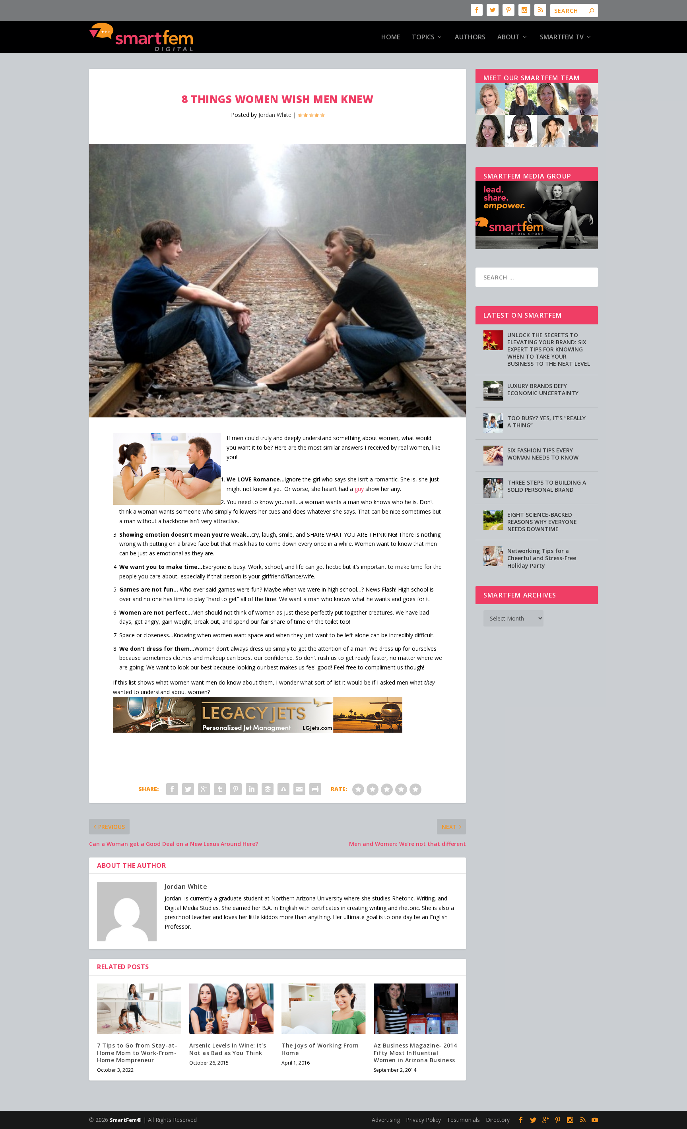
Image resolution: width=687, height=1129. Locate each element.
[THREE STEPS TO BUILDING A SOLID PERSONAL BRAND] (493, 488)
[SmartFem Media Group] (536, 247)
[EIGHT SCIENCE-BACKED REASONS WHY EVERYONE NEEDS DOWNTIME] (493, 520)
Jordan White (274, 114)
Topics (423, 37)
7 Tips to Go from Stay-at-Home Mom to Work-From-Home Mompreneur (137, 1052)
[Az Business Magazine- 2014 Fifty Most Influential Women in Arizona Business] (416, 1009)
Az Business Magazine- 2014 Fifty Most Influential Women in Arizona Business (415, 1052)
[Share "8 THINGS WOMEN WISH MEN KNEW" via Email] (299, 789)
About (508, 37)
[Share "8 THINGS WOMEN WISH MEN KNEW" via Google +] (204, 789)
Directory (498, 1119)
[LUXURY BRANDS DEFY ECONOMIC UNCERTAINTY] (493, 391)
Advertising (386, 1119)
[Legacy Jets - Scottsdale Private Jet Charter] (257, 730)
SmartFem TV (562, 37)
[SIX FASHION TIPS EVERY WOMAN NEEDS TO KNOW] (493, 456)
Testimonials (463, 1119)
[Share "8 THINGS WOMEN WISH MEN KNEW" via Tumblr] (220, 789)
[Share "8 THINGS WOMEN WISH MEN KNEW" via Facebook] (172, 789)
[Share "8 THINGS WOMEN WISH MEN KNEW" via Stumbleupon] (283, 789)
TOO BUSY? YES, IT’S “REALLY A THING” (546, 421)
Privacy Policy (423, 1119)
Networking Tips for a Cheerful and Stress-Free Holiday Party (541, 558)
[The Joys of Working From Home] (323, 1009)
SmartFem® (126, 1119)
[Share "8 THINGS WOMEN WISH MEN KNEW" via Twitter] (188, 789)
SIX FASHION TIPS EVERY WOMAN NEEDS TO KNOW (542, 453)
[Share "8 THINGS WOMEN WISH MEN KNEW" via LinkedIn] (252, 789)
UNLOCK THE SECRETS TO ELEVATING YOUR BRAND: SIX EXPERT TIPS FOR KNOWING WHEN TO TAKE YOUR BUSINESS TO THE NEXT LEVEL (548, 349)
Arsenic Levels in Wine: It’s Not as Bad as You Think (227, 1049)
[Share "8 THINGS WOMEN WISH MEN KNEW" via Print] (315, 789)
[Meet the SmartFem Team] (536, 144)
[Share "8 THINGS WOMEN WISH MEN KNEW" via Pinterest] (236, 789)
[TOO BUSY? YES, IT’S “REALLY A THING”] (493, 423)
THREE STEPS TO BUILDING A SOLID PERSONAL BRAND (546, 486)
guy (359, 489)
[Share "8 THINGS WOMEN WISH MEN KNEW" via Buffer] (268, 789)
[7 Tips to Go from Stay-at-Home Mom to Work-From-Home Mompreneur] (139, 1009)
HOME (390, 37)
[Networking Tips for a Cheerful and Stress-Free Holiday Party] (493, 556)
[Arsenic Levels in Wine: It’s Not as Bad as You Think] (231, 1009)
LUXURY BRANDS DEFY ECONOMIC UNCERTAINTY (542, 389)
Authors (470, 37)
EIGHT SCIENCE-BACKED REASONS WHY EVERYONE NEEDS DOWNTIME (542, 522)
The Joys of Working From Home (320, 1049)
